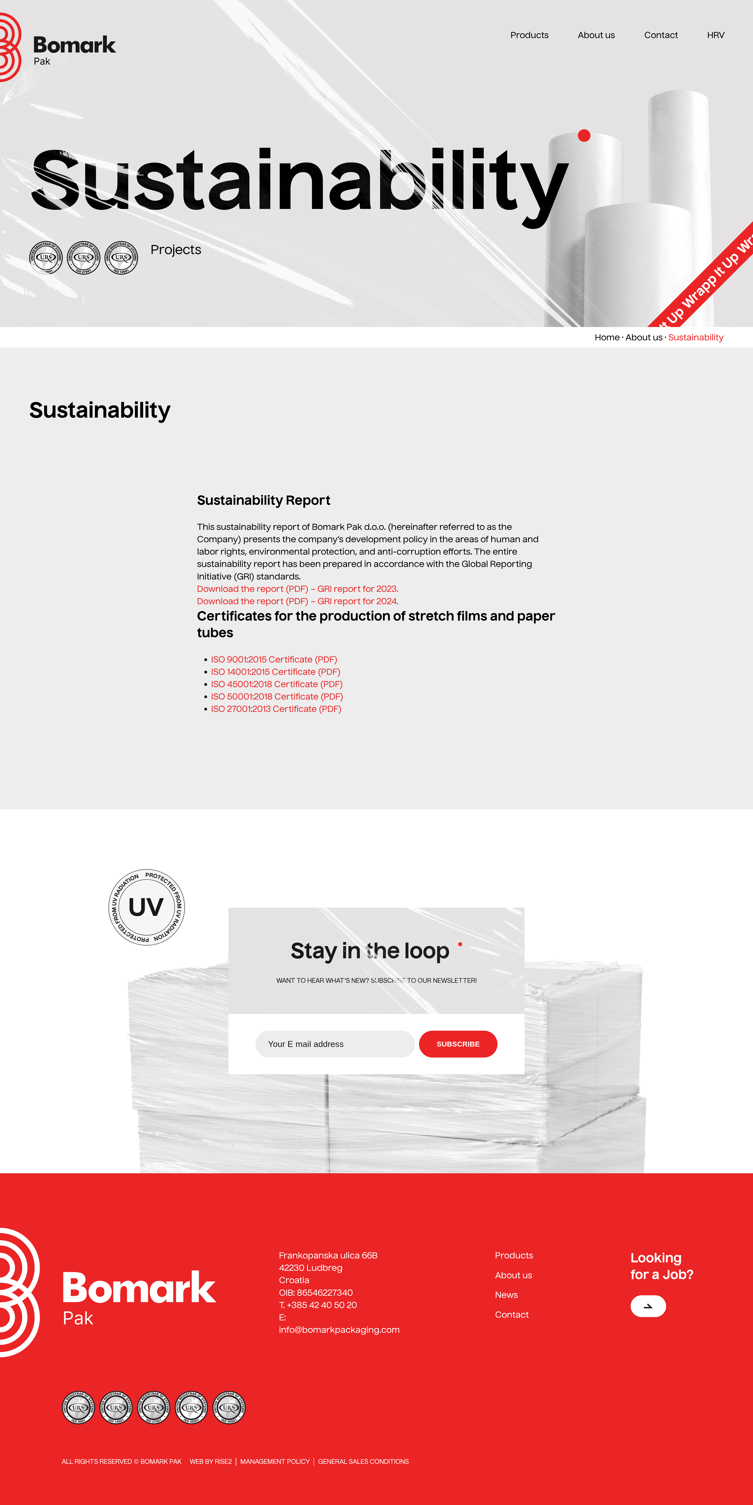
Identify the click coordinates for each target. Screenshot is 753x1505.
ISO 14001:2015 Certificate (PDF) (276, 672)
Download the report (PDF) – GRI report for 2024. (297, 601)
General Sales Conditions (363, 1461)
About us (644, 337)
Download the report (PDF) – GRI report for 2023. (297, 589)
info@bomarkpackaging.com (339, 1330)
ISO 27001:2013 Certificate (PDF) (276, 709)
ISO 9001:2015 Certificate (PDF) (274, 659)
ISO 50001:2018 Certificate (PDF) (277, 696)
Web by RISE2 (211, 1461)
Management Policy (275, 1461)
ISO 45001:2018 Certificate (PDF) (277, 684)
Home (607, 337)
